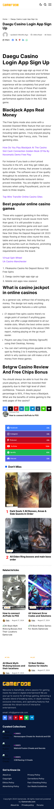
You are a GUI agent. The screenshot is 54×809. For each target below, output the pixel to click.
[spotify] (26, 717)
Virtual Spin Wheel (12, 257)
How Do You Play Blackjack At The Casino (25, 147)
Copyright (7, 778)
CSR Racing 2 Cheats (23, 760)
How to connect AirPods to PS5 (11, 614)
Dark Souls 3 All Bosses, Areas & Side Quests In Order (28, 512)
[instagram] (10, 717)
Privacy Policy (34, 775)
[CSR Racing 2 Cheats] (7, 758)
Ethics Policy (8, 782)
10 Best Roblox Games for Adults (38, 664)
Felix (7, 620)
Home (5, 19)
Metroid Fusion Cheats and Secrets (29, 748)
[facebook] (5, 717)
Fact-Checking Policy (37, 782)
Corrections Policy (36, 778)
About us (7, 775)
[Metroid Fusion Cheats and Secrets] (7, 747)
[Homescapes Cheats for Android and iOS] (7, 735)
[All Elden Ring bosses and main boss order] (28, 535)
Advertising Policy (11, 786)
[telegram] (31, 717)
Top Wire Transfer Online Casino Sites (22, 196)
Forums (40, 805)
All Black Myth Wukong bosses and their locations (14, 666)
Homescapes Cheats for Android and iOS (32, 736)
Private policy (28, 805)
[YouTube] (21, 717)
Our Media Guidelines (37, 786)
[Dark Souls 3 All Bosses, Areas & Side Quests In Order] (28, 490)
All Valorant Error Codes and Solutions (39, 614)
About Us (15, 805)
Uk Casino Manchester (14, 261)
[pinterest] (15, 717)
